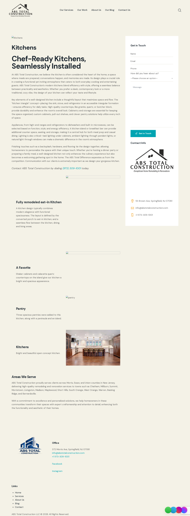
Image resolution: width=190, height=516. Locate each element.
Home (18, 492)
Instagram (57, 471)
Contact (19, 507)
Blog (17, 503)
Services (19, 496)
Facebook (57, 463)
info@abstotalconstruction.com (152, 207)
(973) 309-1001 (72, 168)
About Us (19, 499)
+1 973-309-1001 (144, 214)
